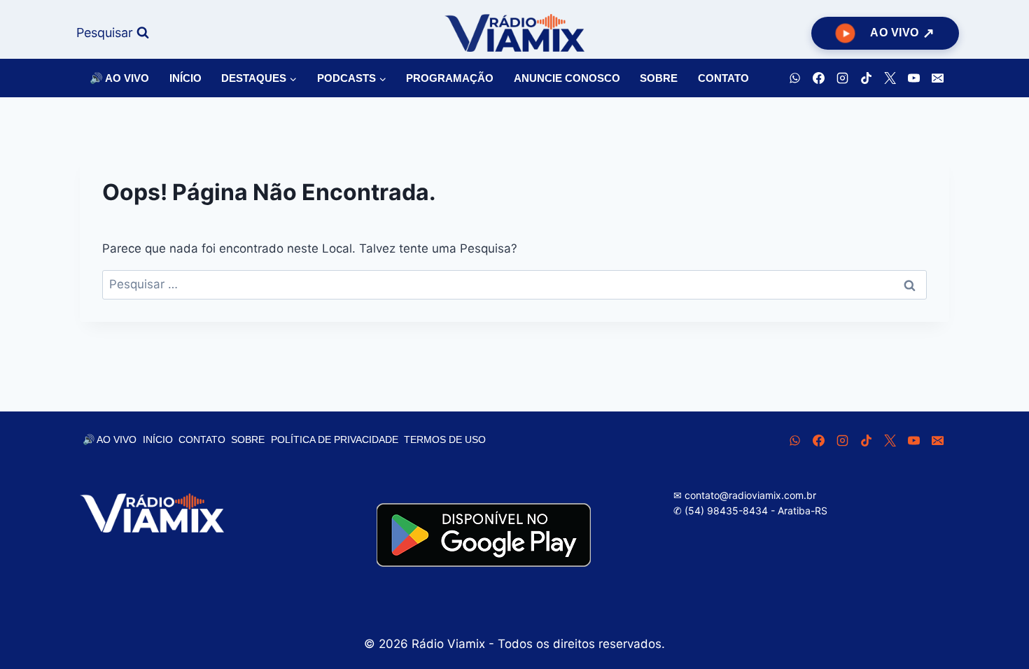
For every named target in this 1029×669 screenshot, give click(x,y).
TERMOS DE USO (445, 439)
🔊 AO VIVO (119, 78)
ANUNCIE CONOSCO (567, 78)
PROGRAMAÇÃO (449, 78)
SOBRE (659, 78)
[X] (890, 78)
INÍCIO (185, 78)
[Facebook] (818, 78)
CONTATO (723, 78)
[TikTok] (866, 78)
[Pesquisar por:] (514, 284)
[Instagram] (842, 78)
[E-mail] (937, 78)
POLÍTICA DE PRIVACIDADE (334, 439)
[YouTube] (913, 78)
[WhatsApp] (794, 78)
